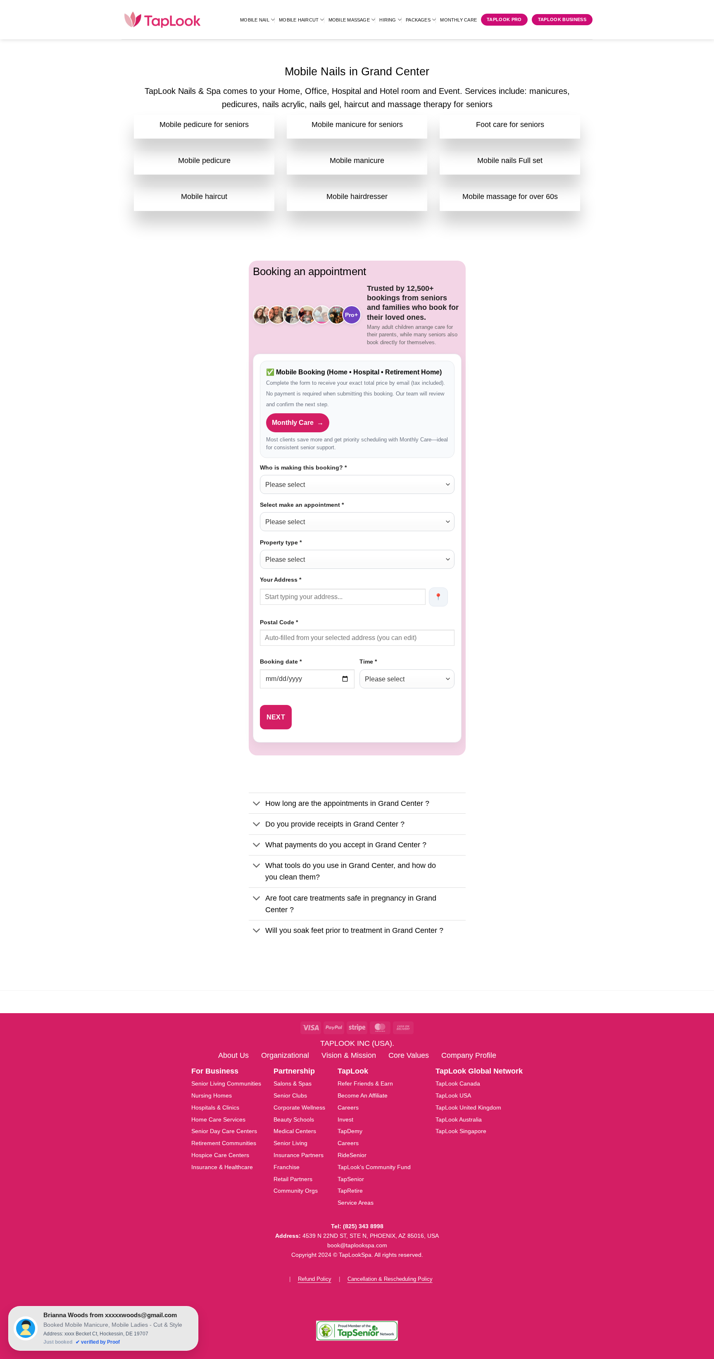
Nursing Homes (211, 1095)
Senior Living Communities (226, 1083)
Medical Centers (295, 1131)
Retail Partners (293, 1179)
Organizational (285, 1055)
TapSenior (351, 1179)
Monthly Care (458, 19)
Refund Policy (314, 1279)
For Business (214, 1071)
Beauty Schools (294, 1119)
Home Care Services (218, 1119)
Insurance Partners (299, 1155)
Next (276, 717)
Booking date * (281, 661)
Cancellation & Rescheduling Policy (390, 1279)
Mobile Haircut (299, 19)
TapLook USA (453, 1095)
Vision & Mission (348, 1055)
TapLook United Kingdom (468, 1107)
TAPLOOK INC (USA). (357, 1043)
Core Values (408, 1055)
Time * (368, 661)
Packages (418, 19)
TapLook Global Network (479, 1071)
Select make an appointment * (302, 504)
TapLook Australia (459, 1119)
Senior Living (290, 1143)
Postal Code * (279, 622)
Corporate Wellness (299, 1107)
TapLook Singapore (461, 1131)
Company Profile (468, 1055)
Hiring (387, 19)
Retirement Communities (223, 1143)
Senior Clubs (290, 1095)
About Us (233, 1055)
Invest (345, 1119)
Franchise (287, 1167)
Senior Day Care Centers (224, 1131)
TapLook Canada (458, 1083)
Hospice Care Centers (220, 1155)
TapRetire (350, 1190)
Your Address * (280, 579)
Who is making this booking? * (303, 467)
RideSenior (352, 1155)
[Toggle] (257, 804)
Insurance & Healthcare (222, 1167)
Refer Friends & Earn (365, 1083)
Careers (348, 1107)
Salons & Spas (293, 1083)
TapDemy (350, 1131)
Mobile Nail (254, 19)
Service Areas (356, 1202)
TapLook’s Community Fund (374, 1167)
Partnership (294, 1071)
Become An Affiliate (363, 1095)
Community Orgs (296, 1190)
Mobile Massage (349, 19)
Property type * (281, 542)
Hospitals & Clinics (215, 1107)
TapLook (353, 1071)
